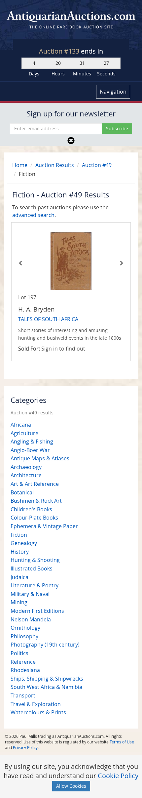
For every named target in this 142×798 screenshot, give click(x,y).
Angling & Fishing (32, 441)
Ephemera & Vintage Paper (44, 526)
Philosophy (24, 636)
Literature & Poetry (34, 585)
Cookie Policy (118, 775)
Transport (23, 695)
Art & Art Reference (35, 483)
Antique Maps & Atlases (40, 458)
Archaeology (26, 467)
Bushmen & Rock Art (36, 500)
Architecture (26, 475)
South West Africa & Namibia (46, 687)
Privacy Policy (25, 747)
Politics (19, 653)
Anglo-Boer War (30, 450)
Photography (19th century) (45, 644)
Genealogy (24, 543)
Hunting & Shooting (35, 560)
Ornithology (25, 627)
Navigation (113, 91)
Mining (19, 602)
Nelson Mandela (31, 619)
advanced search (33, 215)
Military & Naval (30, 594)
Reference (23, 661)
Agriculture (24, 433)
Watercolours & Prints (38, 712)
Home (19, 165)
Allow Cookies (71, 786)
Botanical (22, 492)
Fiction (19, 534)
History (20, 551)
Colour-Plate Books (34, 517)
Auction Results (54, 165)
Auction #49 (97, 165)
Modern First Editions (37, 610)
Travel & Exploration (36, 704)
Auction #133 (60, 51)
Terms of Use (122, 741)
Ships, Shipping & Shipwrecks (47, 678)
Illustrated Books (32, 568)
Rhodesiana (25, 670)
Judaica (19, 577)
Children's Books (31, 509)
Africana (21, 424)
